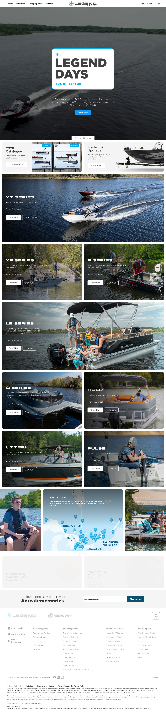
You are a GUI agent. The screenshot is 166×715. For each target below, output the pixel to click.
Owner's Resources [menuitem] (115, 645)
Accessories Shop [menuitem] (71, 649)
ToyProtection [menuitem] (69, 657)
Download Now (16, 164)
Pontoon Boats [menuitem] (39, 637)
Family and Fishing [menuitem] (41, 633)
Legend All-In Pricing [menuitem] (147, 637)
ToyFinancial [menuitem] (68, 665)
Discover (29, 282)
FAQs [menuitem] (108, 653)
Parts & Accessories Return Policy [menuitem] (78, 669)
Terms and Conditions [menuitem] (45, 686)
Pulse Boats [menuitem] (38, 649)
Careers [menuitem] (141, 641)
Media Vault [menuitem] (143, 649)
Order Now (14, 217)
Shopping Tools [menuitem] (78, 649)
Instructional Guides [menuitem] (115, 649)
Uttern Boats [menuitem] (38, 645)
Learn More (83, 113)
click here (37, 703)
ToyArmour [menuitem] (68, 653)
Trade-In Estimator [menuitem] (71, 637)
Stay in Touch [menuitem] (143, 653)
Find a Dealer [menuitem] (69, 645)
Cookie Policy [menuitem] (27, 686)
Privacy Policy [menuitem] (12, 686)
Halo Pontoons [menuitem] (39, 641)
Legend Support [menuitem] (113, 657)
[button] (80, 553)
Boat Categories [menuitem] (41, 639)
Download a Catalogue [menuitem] (73, 633)
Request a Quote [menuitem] (70, 641)
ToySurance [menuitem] (68, 661)
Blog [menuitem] (140, 657)
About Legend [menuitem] (147, 643)
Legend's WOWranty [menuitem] (115, 633)
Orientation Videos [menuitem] (114, 645)
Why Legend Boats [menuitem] (146, 633)
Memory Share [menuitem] (112, 661)
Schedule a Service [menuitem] (114, 641)
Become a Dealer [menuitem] (145, 645)
